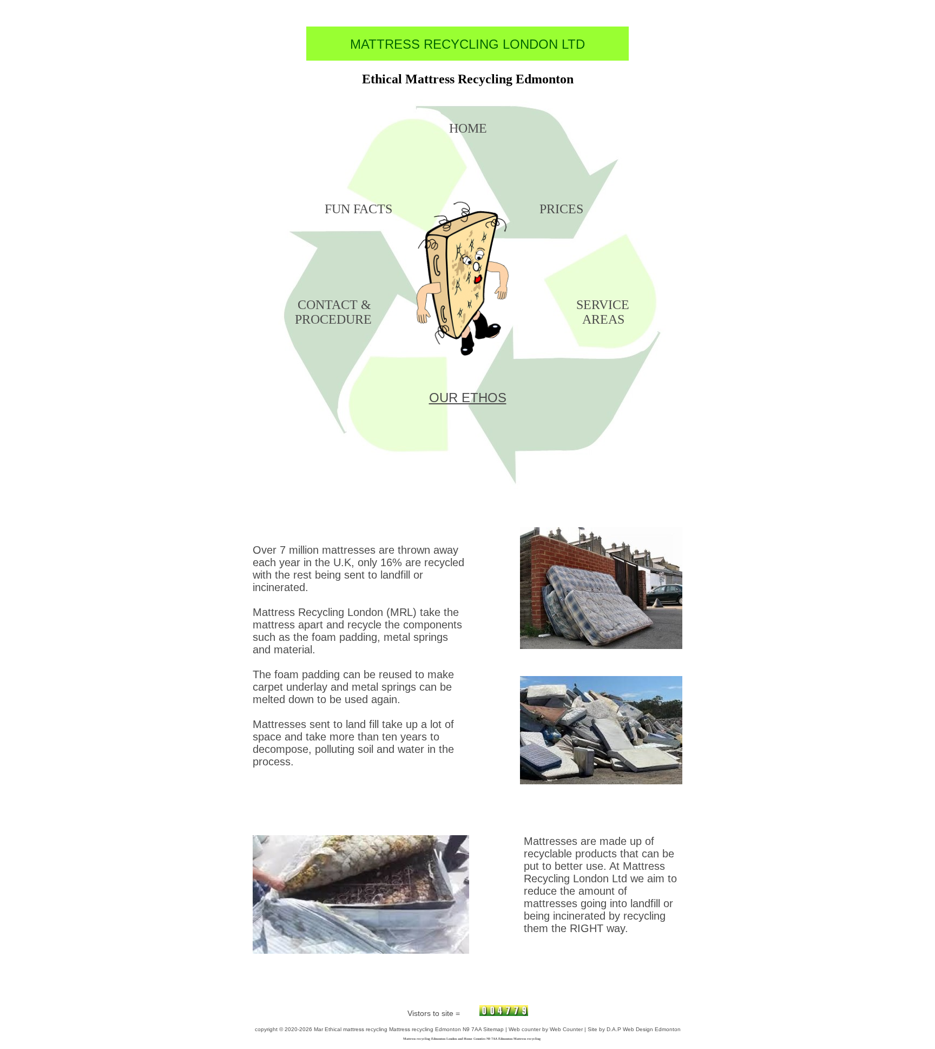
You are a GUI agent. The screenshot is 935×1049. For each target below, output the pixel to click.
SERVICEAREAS (602, 312)
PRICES (561, 209)
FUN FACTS (358, 209)
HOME (468, 128)
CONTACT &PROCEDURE (333, 312)
